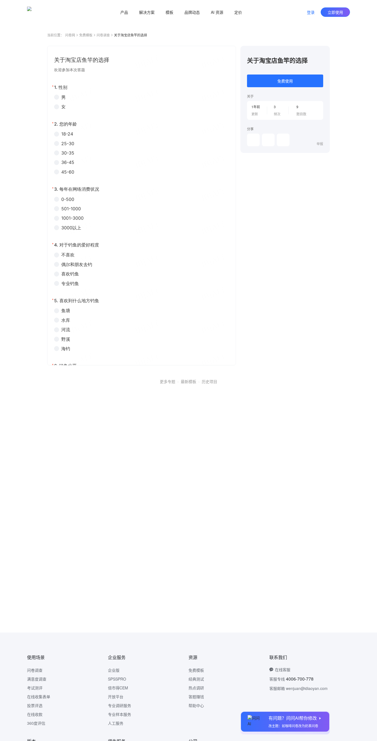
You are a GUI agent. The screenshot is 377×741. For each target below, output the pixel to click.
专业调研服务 (119, 705)
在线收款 (35, 714)
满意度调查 (36, 679)
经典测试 (196, 679)
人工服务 (115, 723)
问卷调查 (103, 35)
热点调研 (196, 687)
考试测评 (35, 687)
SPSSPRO (117, 679)
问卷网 (70, 35)
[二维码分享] (283, 140)
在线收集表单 (38, 696)
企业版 (114, 670)
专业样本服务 (119, 714)
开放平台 (115, 696)
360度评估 (36, 723)
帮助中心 (196, 705)
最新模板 (188, 381)
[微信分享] (253, 140)
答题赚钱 (196, 696)
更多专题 (167, 381)
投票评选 (35, 705)
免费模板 (85, 35)
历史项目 (209, 381)
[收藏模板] (323, 52)
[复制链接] (268, 140)
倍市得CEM (118, 687)
